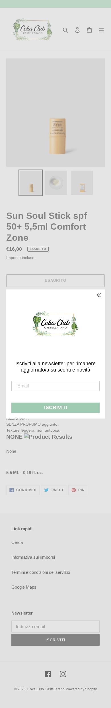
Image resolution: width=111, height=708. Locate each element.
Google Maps (23, 587)
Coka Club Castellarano (46, 689)
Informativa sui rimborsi (33, 557)
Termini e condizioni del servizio (40, 572)
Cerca (17, 542)
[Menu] (101, 30)
